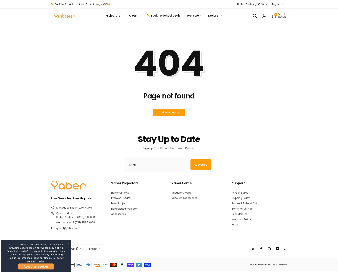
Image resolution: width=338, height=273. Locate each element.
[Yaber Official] (68, 189)
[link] (81, 4)
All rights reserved (278, 264)
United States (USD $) (250, 4)
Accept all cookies (36, 266)
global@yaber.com (68, 228)
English (276, 4)
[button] (114, 15)
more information (35, 261)
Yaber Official (264, 264)
